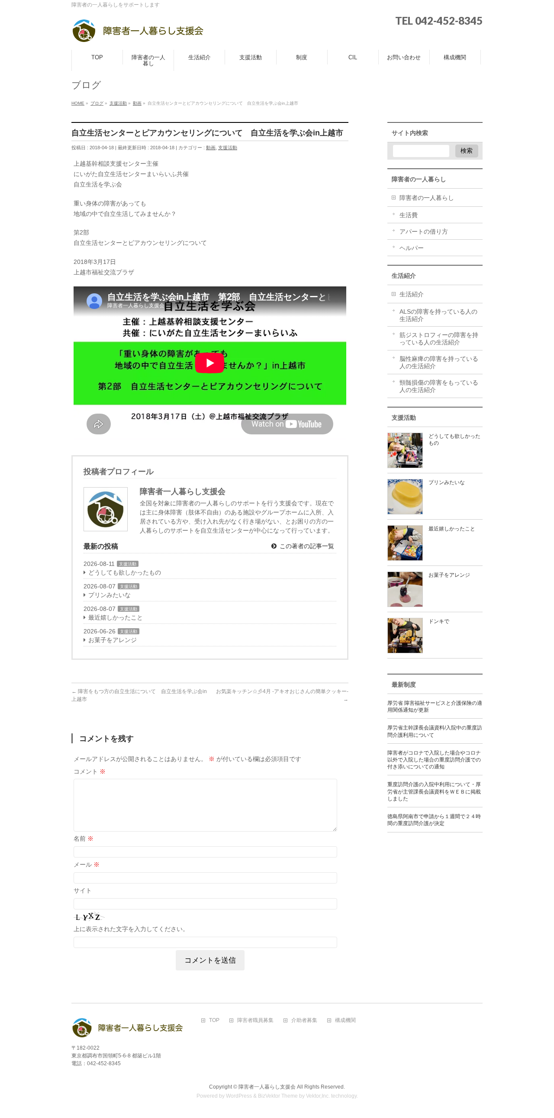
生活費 (408, 215)
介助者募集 (304, 1020)
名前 (83, 838)
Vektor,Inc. (318, 1096)
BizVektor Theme (278, 1096)
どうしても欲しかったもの (124, 572)
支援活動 (227, 147)
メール (87, 864)
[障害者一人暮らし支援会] (138, 33)
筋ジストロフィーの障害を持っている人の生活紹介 (438, 338)
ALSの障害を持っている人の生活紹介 (438, 315)
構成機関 (345, 1020)
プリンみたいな (109, 594)
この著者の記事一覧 (306, 546)
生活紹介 (411, 294)
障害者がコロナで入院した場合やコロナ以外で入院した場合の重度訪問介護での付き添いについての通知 (434, 760)
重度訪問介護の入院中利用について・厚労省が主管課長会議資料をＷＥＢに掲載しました (434, 791)
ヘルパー (411, 247)
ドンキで (438, 621)
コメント (90, 771)
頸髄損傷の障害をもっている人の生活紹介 (438, 386)
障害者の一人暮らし (426, 197)
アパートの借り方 (423, 231)
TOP (214, 1020)
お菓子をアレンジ (112, 639)
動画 (211, 147)
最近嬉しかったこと (115, 617)
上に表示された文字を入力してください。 (131, 928)
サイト (83, 890)
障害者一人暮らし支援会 (267, 1087)
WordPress (239, 1096)
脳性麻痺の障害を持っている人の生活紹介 (438, 362)
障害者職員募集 (255, 1020)
